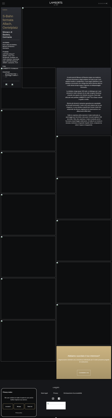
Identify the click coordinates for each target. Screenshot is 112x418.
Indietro (5, 10)
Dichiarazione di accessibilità (73, 393)
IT (106, 3)
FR (105, 3)
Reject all (30, 406)
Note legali (44, 393)
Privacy (55, 393)
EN (101, 3)
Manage (19, 406)
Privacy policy (18, 412)
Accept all (7, 406)
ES (103, 3)
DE (99, 3)
